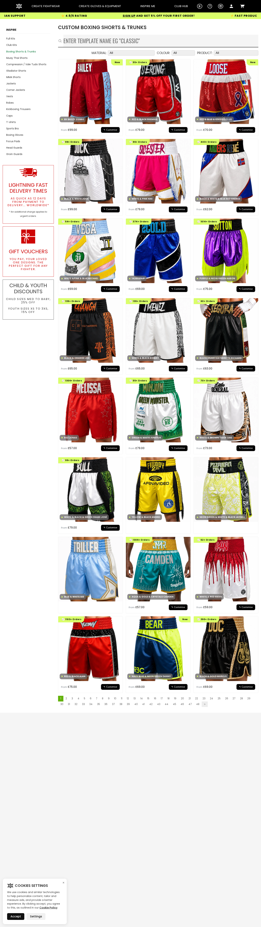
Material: (99, 53)
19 (175, 698)
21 (190, 698)
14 (141, 698)
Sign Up (77, 16)
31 (69, 704)
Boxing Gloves (14, 135)
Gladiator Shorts (16, 71)
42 (151, 704)
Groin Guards (14, 154)
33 (83, 704)
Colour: (163, 53)
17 (162, 698)
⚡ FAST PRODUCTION (196, 15)
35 (98, 704)
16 (155, 698)
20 (182, 698)
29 (248, 698)
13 (135, 698)
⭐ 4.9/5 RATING (22, 16)
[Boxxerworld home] (19, 6)
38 (120, 704)
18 (168, 698)
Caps (9, 115)
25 (219, 698)
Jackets (11, 83)
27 (234, 698)
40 (136, 704)
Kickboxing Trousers (18, 109)
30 (61, 704)
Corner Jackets (15, 90)
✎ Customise (110, 130)
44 (166, 704)
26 (226, 698)
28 (241, 698)
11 (121, 698)
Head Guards (14, 147)
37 (113, 704)
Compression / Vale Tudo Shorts (26, 64)
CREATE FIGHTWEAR (46, 6)
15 (148, 698)
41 (143, 704)
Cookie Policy (48, 907)
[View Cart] (242, 6)
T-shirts (11, 122)
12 (128, 698)
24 (211, 698)
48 (197, 704)
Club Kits (11, 45)
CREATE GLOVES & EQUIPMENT (100, 6)
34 (91, 704)
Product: (205, 53)
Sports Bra (12, 128)
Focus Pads (13, 141)
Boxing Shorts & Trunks (21, 51)
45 (174, 704)
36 (105, 704)
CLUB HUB (181, 6)
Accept (15, 916)
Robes (10, 103)
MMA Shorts (13, 77)
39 (128, 704)
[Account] (231, 6)
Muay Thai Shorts (17, 58)
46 (182, 704)
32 (76, 704)
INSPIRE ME (147, 6)
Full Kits (10, 38)
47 (190, 704)
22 (196, 698)
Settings (36, 916)
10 (115, 698)
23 (204, 698)
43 (158, 704)
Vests (9, 96)
